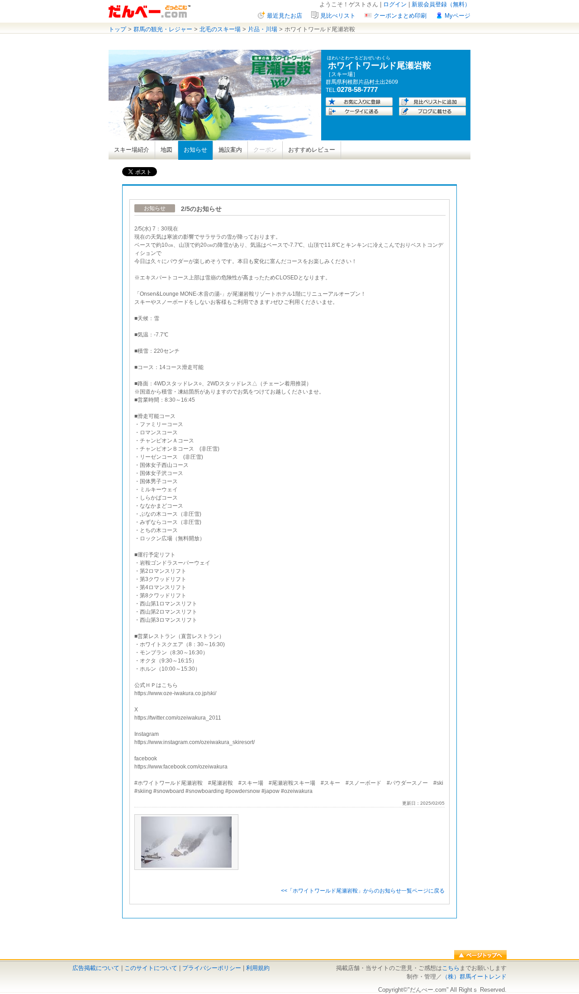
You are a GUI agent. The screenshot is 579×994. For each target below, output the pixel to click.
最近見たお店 (284, 15)
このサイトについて (150, 968)
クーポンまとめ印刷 (400, 15)
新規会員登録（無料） (441, 4)
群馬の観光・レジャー (162, 29)
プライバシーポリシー (211, 968)
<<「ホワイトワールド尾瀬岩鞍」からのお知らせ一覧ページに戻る (363, 891)
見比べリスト (338, 15)
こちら (451, 968)
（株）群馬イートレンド (474, 976)
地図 (166, 149)
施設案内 (230, 149)
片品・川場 (262, 29)
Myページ (457, 15)
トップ (117, 29)
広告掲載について (95, 968)
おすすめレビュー (311, 149)
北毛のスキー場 (220, 29)
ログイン (395, 4)
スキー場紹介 (131, 149)
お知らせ (195, 149)
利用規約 (258, 968)
